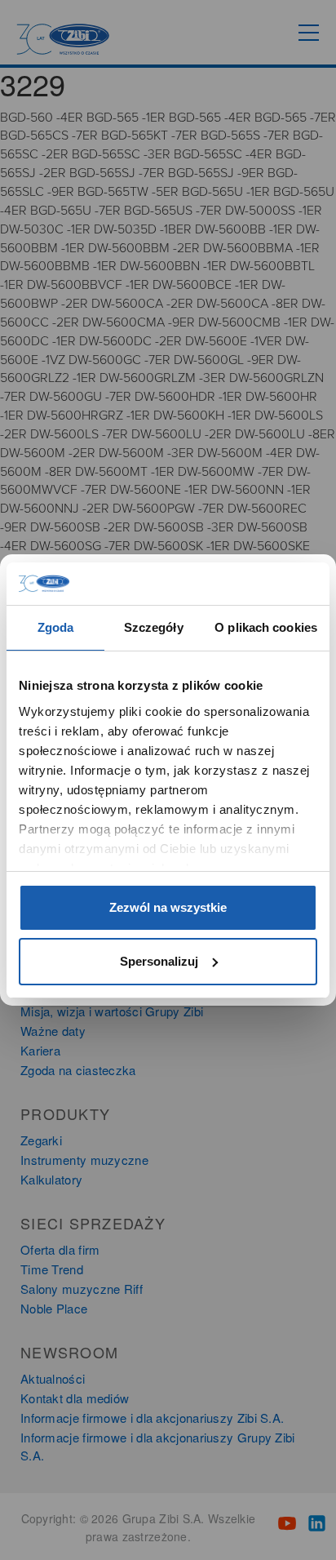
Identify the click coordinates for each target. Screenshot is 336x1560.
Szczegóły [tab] (153, 627)
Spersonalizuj (159, 961)
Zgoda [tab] (56, 627)
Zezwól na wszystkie (168, 907)
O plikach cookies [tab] (265, 627)
